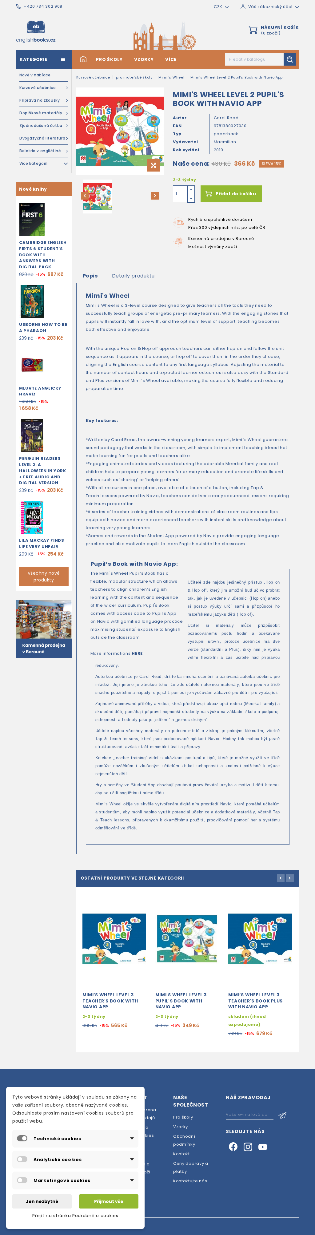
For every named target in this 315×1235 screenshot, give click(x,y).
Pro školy (109, 59)
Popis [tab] (90, 275)
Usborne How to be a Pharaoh (43, 328)
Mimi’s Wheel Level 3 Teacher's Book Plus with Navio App (255, 1001)
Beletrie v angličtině (40, 150)
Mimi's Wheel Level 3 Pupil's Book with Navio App (181, 1001)
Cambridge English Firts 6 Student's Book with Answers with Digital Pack (43, 255)
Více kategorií (33, 163)
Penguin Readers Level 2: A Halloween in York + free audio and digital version (42, 471)
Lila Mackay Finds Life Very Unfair (41, 543)
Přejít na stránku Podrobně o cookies (75, 1216)
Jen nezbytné (42, 1201)
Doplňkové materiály (40, 112)
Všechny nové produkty (44, 576)
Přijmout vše (108, 1201)
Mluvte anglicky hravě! (40, 391)
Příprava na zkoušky (39, 100)
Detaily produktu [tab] (133, 275)
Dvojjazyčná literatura (42, 138)
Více (171, 59)
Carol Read (226, 118)
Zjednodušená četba (40, 125)
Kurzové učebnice (37, 87)
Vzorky (144, 59)
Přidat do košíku (236, 194)
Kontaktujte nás (190, 1181)
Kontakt (181, 1154)
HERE (137, 653)
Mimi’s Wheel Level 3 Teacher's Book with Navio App (110, 1001)
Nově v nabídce (34, 75)
